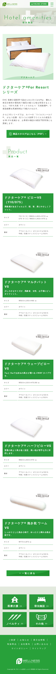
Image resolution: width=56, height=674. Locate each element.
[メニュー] (52, 5)
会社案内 (25, 644)
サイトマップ (39, 648)
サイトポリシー (20, 648)
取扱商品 (12, 644)
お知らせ (24, 640)
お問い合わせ (41, 644)
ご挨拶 (12, 640)
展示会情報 (39, 640)
